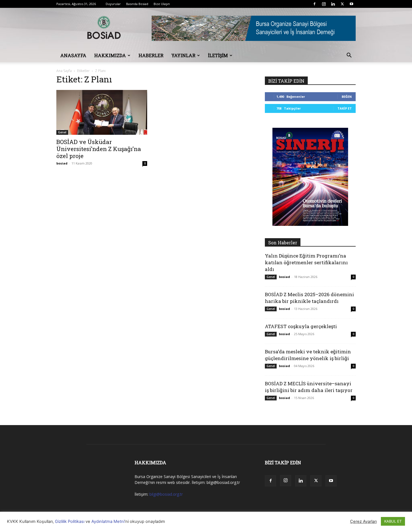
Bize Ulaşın (162, 4)
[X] (342, 4)
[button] (349, 56)
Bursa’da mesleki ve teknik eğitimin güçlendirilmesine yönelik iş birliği (308, 354)
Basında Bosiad (137, 4)
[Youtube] (351, 4)
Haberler (150, 55)
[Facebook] (314, 4)
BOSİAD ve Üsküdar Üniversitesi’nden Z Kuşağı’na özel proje (98, 149)
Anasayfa (73, 55)
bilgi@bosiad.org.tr (166, 494)
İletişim (218, 55)
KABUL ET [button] (393, 521)
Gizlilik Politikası (69, 521)
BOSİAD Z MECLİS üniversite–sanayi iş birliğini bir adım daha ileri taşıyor (309, 386)
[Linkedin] (333, 4)
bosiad (62, 163)
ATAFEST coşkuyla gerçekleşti (301, 326)
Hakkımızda (110, 55)
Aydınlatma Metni (107, 521)
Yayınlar (183, 55)
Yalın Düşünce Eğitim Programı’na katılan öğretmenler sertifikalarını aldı (306, 262)
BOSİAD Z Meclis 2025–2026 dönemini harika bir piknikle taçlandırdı (309, 297)
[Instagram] (324, 4)
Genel (62, 132)
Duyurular (113, 4)
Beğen (347, 96)
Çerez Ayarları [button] (363, 521)
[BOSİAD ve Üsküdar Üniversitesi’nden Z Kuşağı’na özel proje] (101, 112)
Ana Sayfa (64, 70)
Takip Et (344, 108)
